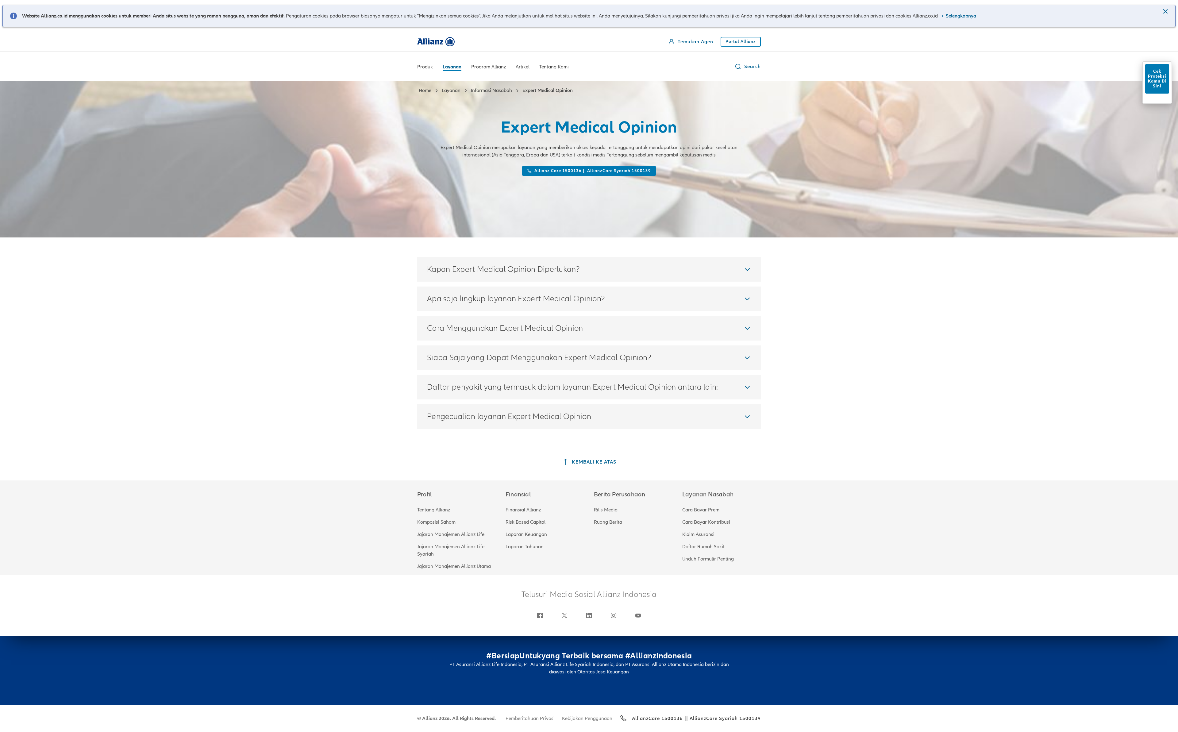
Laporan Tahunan (525, 547)
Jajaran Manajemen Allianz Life (450, 534)
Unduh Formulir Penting (708, 559)
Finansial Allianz (523, 510)
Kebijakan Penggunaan (587, 718)
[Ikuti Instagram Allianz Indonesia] (613, 615)
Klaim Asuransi (698, 534)
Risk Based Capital (525, 522)
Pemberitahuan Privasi (530, 718)
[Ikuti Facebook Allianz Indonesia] (540, 615)
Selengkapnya (960, 16)
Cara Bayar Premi (701, 510)
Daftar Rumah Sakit (703, 547)
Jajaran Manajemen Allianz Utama (454, 566)
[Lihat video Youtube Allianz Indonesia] (638, 615)
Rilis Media (606, 510)
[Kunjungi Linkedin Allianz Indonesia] (589, 615)
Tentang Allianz (433, 510)
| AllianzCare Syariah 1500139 (723, 718)
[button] (1166, 12)
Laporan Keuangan (526, 534)
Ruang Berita (608, 522)
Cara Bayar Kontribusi (706, 522)
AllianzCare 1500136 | (659, 718)
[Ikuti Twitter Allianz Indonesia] (564, 615)
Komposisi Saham (436, 522)
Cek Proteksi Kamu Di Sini (1157, 79)
